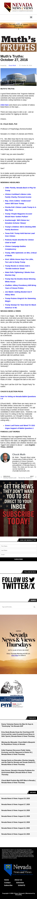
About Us (18, 880)
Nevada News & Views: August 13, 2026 (15, 816)
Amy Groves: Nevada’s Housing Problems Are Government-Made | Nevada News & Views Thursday (18, 772)
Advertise (20, 883)
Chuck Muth (12, 65)
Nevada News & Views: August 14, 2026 (15, 810)
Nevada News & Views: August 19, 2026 (15, 798)
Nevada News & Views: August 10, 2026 (15, 834)
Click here (4, 105)
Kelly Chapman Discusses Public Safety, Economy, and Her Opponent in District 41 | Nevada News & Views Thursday (16, 752)
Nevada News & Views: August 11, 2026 (15, 828)
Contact (7, 883)
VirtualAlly (18, 894)
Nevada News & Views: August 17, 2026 (15, 804)
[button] (31, 17)
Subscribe (8, 885)
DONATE (21, 885)
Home (6, 880)
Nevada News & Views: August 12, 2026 (15, 822)
